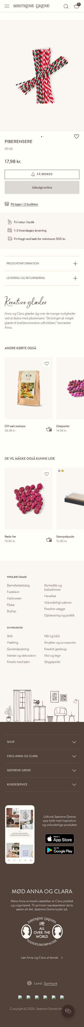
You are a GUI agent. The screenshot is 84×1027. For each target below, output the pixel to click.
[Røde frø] (28, 498)
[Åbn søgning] (66, 6)
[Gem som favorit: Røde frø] (47, 474)
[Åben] (7, 6)
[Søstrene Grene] (31, 6)
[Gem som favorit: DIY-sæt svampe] (47, 363)
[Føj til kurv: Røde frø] (49, 539)
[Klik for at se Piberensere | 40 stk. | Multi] (42, 76)
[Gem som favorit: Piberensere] (76, 136)
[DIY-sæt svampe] (28, 388)
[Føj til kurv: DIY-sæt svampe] (49, 429)
